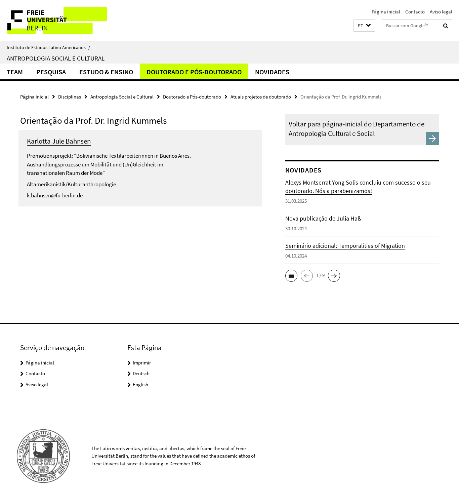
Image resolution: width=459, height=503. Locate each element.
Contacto (415, 11)
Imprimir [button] (142, 362)
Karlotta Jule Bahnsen (59, 141)
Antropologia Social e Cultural (56, 58)
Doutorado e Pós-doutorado (194, 72)
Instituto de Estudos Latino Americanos (48, 47)
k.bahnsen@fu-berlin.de (55, 195)
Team (15, 72)
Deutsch (141, 373)
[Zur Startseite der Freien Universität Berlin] (56, 20)
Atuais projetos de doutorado (261, 96)
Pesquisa (51, 72)
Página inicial (386, 11)
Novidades (272, 72)
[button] (364, 26)
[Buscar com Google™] (446, 25)
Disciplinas (69, 96)
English (140, 384)
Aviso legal (441, 11)
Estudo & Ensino (106, 72)
